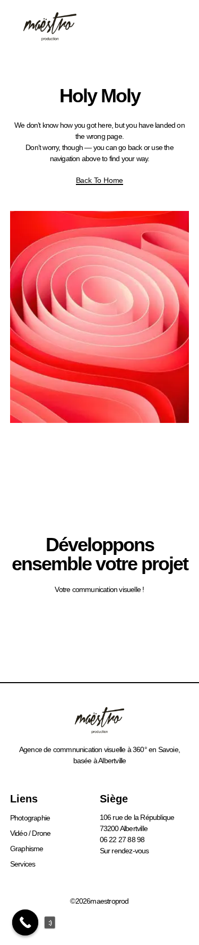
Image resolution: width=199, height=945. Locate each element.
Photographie (30, 818)
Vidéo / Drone (30, 833)
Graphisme (27, 848)
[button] (170, 26)
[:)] (25, 922)
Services (23, 864)
